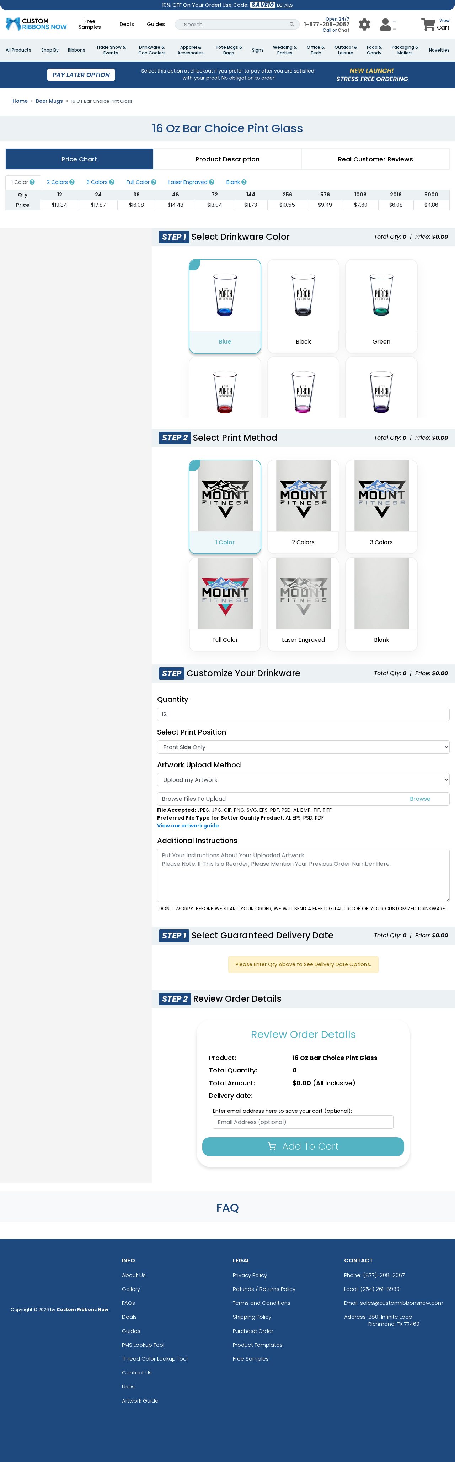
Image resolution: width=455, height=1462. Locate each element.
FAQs (128, 1303)
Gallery (131, 1289)
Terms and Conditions (261, 1303)
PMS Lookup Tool (143, 1345)
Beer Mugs (49, 101)
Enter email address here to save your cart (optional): (282, 1110)
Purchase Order (253, 1331)
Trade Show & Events (111, 50)
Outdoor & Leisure (345, 50)
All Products (18, 50)
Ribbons (76, 50)
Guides (156, 24)
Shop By (50, 50)
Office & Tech (316, 50)
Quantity (172, 699)
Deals (126, 24)
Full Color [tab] (139, 182)
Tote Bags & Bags (228, 50)
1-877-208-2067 (326, 24)
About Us (134, 1275)
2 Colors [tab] (58, 182)
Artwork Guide (140, 1400)
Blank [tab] (233, 182)
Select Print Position (191, 732)
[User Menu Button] (364, 24)
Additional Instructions (197, 841)
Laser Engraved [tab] (188, 182)
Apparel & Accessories (190, 50)
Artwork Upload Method (199, 765)
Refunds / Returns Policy (264, 1289)
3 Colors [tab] (98, 182)
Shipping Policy (252, 1316)
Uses (128, 1386)
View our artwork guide (188, 825)
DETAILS (285, 5)
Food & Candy (374, 50)
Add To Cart (309, 1146)
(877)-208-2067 (384, 1275)
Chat (343, 30)
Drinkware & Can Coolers (152, 50)
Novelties (439, 50)
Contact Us (137, 1372)
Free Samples (90, 24)
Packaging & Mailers (405, 50)
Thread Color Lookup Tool (155, 1358)
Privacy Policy (250, 1275)
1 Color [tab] (20, 182)
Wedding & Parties (285, 50)
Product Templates (258, 1345)
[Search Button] (292, 24)
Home (20, 101)
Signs (258, 50)
